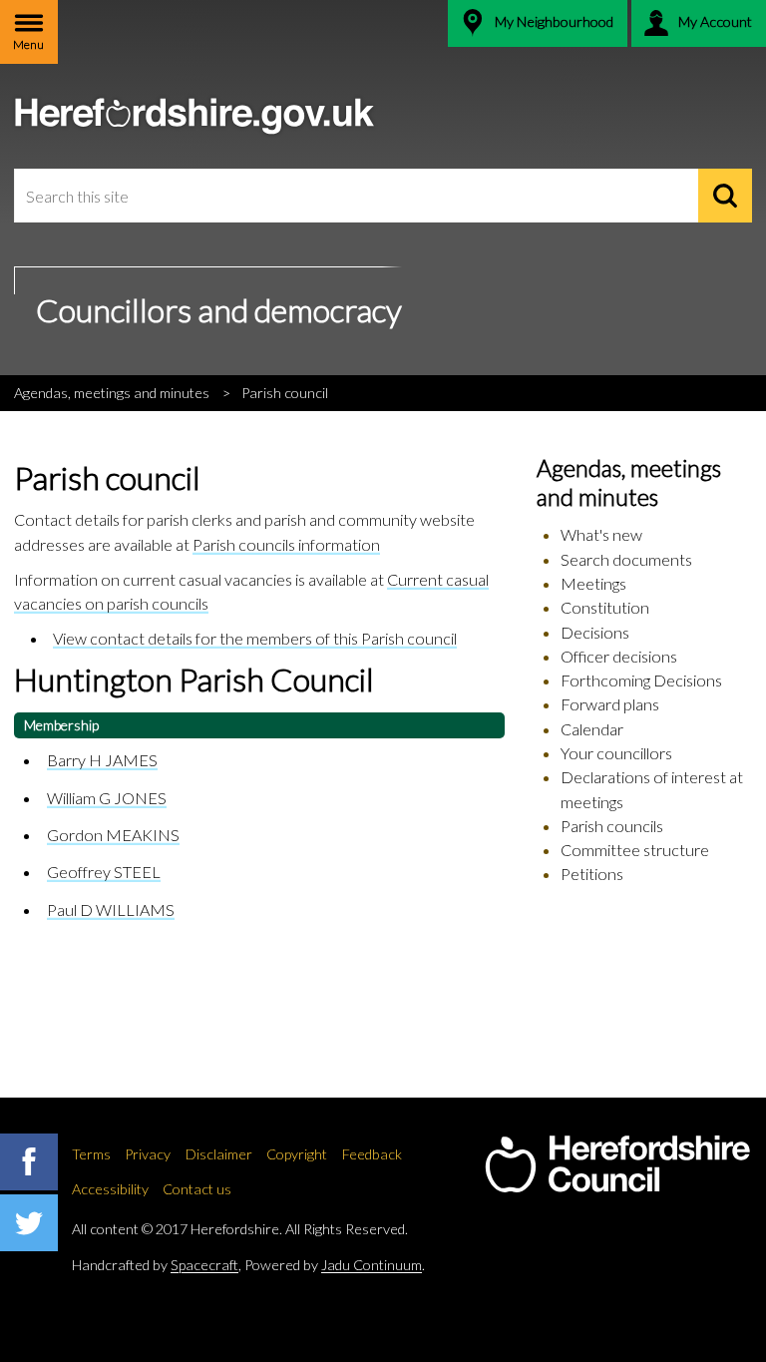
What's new (601, 534)
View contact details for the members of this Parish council (255, 638)
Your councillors (616, 752)
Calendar (592, 728)
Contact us (197, 1188)
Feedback (372, 1153)
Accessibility (110, 1188)
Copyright (296, 1153)
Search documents (626, 559)
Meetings (593, 583)
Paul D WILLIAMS (111, 909)
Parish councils (612, 825)
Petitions (592, 873)
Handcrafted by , (156, 1264)
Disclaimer (219, 1153)
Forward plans (610, 703)
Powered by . (334, 1264)
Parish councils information (286, 544)
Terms (91, 1153)
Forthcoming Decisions (641, 680)
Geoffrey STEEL (104, 871)
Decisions (595, 632)
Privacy (148, 1153)
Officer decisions (619, 656)
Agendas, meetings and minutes (111, 392)
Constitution (605, 607)
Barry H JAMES (102, 759)
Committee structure (635, 849)
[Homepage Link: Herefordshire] (617, 1165)
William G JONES (107, 797)
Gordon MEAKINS (113, 834)
